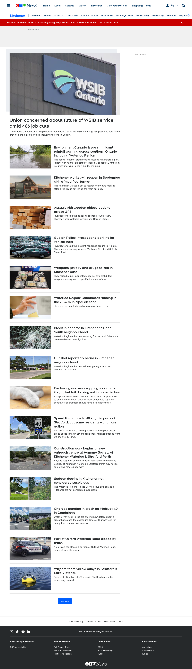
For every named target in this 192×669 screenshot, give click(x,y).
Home (46, 5)
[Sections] (8, 5)
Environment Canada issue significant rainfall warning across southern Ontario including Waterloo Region (85, 151)
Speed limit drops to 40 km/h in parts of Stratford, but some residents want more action (85, 422)
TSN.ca (101, 654)
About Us (59, 15)
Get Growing (142, 15)
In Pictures (96, 5)
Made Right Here (124, 15)
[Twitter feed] (11, 631)
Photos (47, 15)
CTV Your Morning (117, 5)
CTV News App (76, 621)
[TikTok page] (17, 631)
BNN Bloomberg (105, 650)
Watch (82, 5)
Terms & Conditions (63, 650)
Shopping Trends (141, 5)
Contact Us (72, 15)
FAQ (100, 621)
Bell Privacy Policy (62, 647)
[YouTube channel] (23, 631)
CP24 (100, 647)
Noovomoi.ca (148, 650)
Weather (36, 15)
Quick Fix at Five (89, 15)
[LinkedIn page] (28, 631)
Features (171, 15)
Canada (69, 5)
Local (57, 5)
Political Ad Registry (63, 654)
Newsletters (109, 621)
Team (120, 621)
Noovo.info (147, 647)
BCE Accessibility (18, 647)
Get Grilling (158, 15)
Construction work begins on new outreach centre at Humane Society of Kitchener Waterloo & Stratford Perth (83, 452)
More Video (107, 15)
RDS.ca (145, 654)
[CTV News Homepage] (26, 5)
